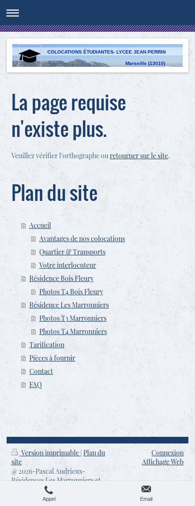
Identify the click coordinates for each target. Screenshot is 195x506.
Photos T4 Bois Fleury (71, 291)
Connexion (167, 452)
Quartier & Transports (72, 251)
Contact (41, 371)
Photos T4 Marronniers (73, 331)
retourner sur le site (139, 155)
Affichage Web (163, 461)
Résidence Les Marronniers (69, 304)
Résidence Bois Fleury (61, 278)
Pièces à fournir (52, 357)
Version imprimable (50, 452)
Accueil (40, 225)
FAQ (35, 384)
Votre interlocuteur (67, 265)
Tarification (46, 344)
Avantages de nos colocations (82, 238)
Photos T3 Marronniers (72, 318)
